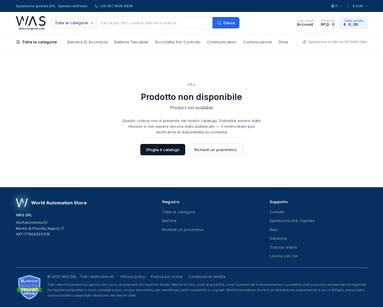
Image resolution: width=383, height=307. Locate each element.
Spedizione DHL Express (292, 220)
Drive (283, 41)
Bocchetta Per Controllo (177, 41)
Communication (221, 41)
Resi (273, 229)
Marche (169, 220)
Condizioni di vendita (207, 276)
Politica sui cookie (167, 276)
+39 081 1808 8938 (116, 6)
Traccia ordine (283, 247)
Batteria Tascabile (131, 41)
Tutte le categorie (71, 22)
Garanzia (278, 238)
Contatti (277, 211)
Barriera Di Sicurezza (87, 41)
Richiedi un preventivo (215, 149)
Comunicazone (257, 41)
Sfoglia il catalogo (163, 149)
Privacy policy (133, 276)
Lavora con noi (284, 255)
